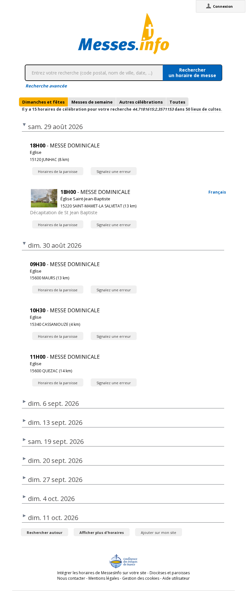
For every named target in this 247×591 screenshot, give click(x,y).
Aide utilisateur (176, 578)
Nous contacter (71, 578)
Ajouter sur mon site (158, 532)
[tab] (43, 101)
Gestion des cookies (140, 578)
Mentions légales (103, 578)
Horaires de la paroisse (58, 171)
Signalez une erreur (113, 171)
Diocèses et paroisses (170, 573)
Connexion (223, 6)
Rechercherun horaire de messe (192, 72)
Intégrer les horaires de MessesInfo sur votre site (101, 573)
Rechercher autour (44, 532)
